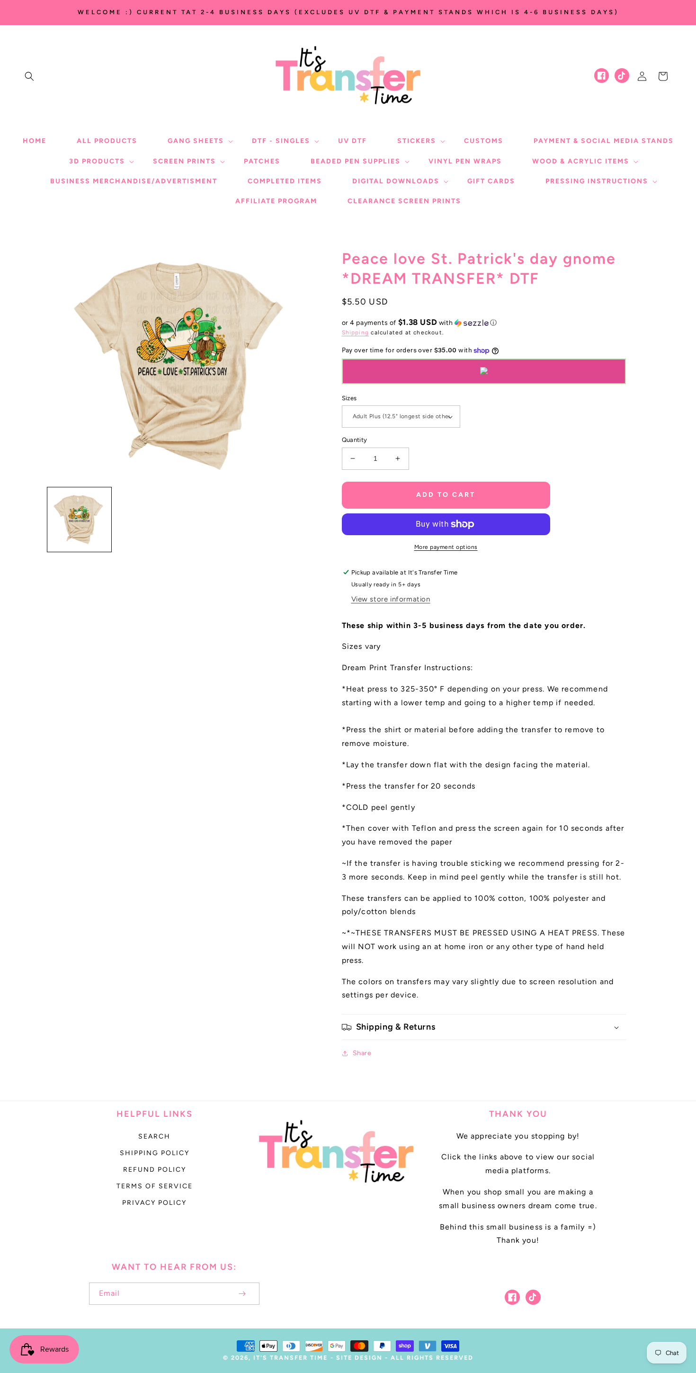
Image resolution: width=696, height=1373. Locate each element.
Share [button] (362, 1053)
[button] (29, 76)
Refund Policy (154, 1170)
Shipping (355, 332)
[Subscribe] (242, 1294)
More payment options (446, 547)
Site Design (359, 1357)
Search (154, 1136)
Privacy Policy (154, 1203)
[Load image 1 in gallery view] (79, 519)
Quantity (354, 439)
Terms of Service (154, 1186)
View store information (390, 599)
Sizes (349, 398)
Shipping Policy (154, 1153)
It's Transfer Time (290, 1357)
